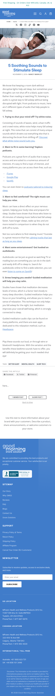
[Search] (40, 13)
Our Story (7, 491)
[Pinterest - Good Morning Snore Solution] (34, 25)
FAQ (4, 504)
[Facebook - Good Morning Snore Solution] (21, 25)
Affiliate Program (9, 545)
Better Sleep (14, 364)
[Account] (45, 13)
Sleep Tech (41, 364)
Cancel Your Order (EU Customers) (17, 550)
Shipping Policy (9, 541)
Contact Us (7, 513)
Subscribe (12, 584)
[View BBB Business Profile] (17, 474)
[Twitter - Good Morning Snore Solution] (16, 25)
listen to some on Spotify (20, 271)
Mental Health (28, 364)
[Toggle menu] (35, 13)
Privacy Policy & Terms (12, 532)
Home (9, 22)
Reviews (6, 500)
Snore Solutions (9, 517)
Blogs (5, 509)
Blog (15, 22)
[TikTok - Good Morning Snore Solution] (29, 25)
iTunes (10, 173)
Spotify (10, 180)
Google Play (12, 177)
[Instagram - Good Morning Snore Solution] (25, 25)
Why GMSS (7, 495)
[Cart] (50, 13)
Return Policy (8, 537)
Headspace (8, 329)
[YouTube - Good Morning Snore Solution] (38, 25)
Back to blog (27, 402)
